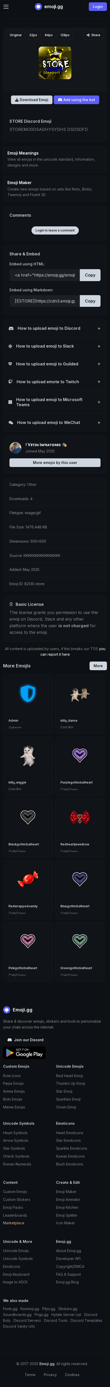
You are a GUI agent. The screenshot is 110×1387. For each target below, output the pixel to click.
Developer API (68, 1258)
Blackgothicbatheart (23, 844)
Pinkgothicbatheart (22, 968)
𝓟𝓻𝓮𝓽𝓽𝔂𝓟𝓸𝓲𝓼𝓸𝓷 (68, 789)
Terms (30, 1374)
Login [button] (98, 6)
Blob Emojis (12, 1099)
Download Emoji (33, 100)
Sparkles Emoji (68, 1099)
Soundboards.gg (17, 1314)
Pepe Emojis (13, 1083)
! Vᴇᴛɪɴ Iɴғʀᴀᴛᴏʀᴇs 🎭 (46, 444)
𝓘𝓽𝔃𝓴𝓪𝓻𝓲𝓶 (14, 727)
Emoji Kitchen (67, 1207)
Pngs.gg (41, 1314)
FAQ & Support (68, 1274)
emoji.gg (53, 6)
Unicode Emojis (16, 1250)
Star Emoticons (68, 1140)
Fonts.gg (10, 1309)
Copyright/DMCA (70, 1266)
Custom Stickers (16, 1199)
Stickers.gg (67, 1309)
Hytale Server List (66, 1314)
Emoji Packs (13, 1207)
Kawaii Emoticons (70, 1156)
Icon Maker (65, 1223)
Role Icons (12, 1076)
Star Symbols (14, 1148)
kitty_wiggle (17, 782)
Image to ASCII (15, 1282)
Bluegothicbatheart (74, 906)
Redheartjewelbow (74, 844)
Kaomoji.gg (29, 1309)
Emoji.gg (22, 1009)
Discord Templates (86, 1320)
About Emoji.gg (68, 1250)
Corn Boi (66, 727)
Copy (90, 275)
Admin (13, 720)
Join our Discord (28, 1040)
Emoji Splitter (67, 1215)
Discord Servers (27, 1320)
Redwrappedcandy (23, 906)
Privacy (50, 1374)
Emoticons (11, 1266)
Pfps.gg (48, 1309)
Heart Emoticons (69, 1133)
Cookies (72, 1374)
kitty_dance (69, 720)
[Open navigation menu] (6, 6)
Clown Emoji (66, 1107)
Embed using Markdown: (31, 290)
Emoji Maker (66, 1191)
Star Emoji (64, 1091)
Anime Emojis (14, 1091)
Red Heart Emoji (69, 1076)
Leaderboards (15, 1215)
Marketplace (13, 1223)
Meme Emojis (14, 1107)
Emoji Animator (68, 1199)
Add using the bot (78, 100)
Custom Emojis (15, 1191)
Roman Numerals (17, 1164)
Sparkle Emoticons (71, 1148)
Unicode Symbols (18, 1258)
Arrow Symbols (15, 1140)
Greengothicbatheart (76, 968)
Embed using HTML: (27, 264)
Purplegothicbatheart (76, 782)
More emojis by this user (55, 462)
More (98, 666)
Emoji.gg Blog (67, 1282)
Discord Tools (56, 1320)
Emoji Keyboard (16, 1274)
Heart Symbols (15, 1133)
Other (32, 484)
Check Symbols (16, 1156)
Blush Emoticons (69, 1164)
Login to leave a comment (55, 230)
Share (95, 35)
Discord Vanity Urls (19, 1326)
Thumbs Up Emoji (70, 1083)
